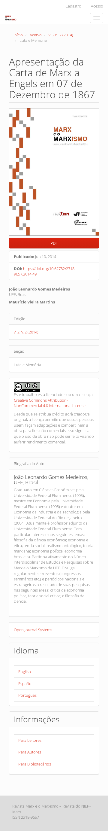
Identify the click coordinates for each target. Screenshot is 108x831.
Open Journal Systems (33, 629)
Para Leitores (29, 740)
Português (27, 695)
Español (25, 683)
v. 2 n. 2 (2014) (61, 35)
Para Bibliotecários (34, 764)
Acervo (36, 35)
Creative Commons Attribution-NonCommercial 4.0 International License (50, 403)
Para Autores (29, 752)
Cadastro (73, 6)
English (24, 671)
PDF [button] (54, 243)
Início (18, 35)
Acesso (97, 6)
